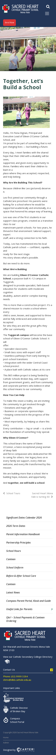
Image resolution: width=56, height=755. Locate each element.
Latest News (13, 592)
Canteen (10, 559)
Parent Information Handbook (23, 534)
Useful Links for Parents (19, 609)
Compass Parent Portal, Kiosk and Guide (28, 601)
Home (6, 737)
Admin (6, 742)
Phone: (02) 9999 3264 (15, 676)
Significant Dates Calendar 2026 (24, 517)
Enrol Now (9, 22)
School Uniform (14, 567)
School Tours (13, 493)
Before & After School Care (21, 576)
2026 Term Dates (15, 526)
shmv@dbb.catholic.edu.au (17, 679)
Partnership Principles (18, 542)
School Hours (13, 551)
